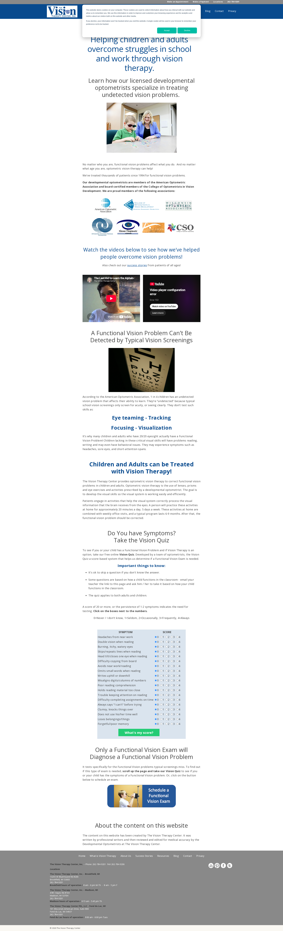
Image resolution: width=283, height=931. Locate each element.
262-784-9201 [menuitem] (233, 1)
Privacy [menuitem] (232, 11)
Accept (167, 30)
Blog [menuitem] (207, 11)
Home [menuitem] (82, 856)
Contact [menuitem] (219, 11)
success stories (137, 265)
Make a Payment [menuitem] (201, 1)
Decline (187, 30)
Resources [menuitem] (163, 856)
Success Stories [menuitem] (144, 856)
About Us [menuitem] (126, 856)
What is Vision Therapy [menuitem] (103, 856)
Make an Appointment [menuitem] (178, 1)
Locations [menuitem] (218, 1)
